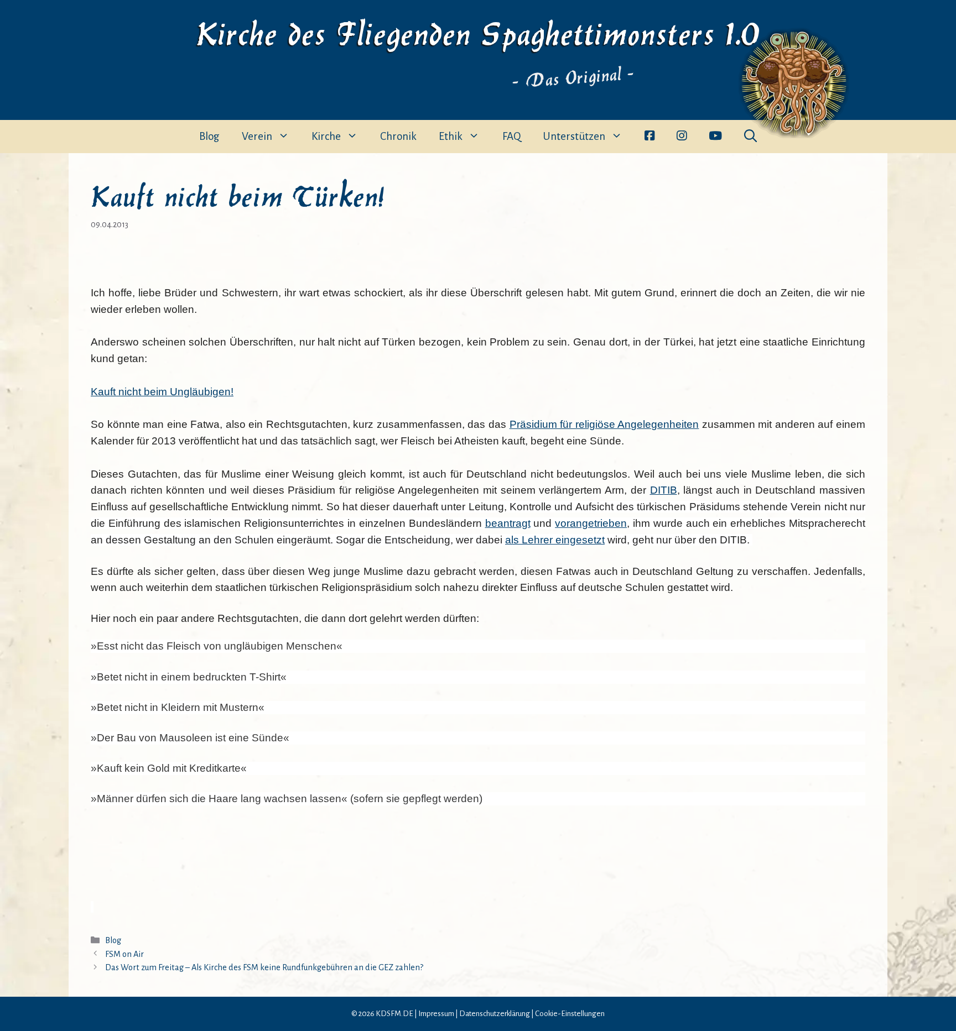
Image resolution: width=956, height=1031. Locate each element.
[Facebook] (649, 136)
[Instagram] (682, 136)
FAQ (511, 136)
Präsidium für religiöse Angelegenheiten (604, 424)
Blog (209, 136)
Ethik (451, 136)
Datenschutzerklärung (494, 1013)
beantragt (508, 523)
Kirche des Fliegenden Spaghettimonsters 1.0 (478, 31)
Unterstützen (574, 136)
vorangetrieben (591, 523)
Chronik (398, 136)
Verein (257, 136)
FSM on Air (124, 954)
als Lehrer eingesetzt (555, 540)
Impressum (436, 1013)
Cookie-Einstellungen (570, 1013)
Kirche (326, 136)
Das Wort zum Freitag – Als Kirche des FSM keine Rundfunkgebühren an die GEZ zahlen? (264, 967)
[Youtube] (715, 136)
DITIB (663, 490)
